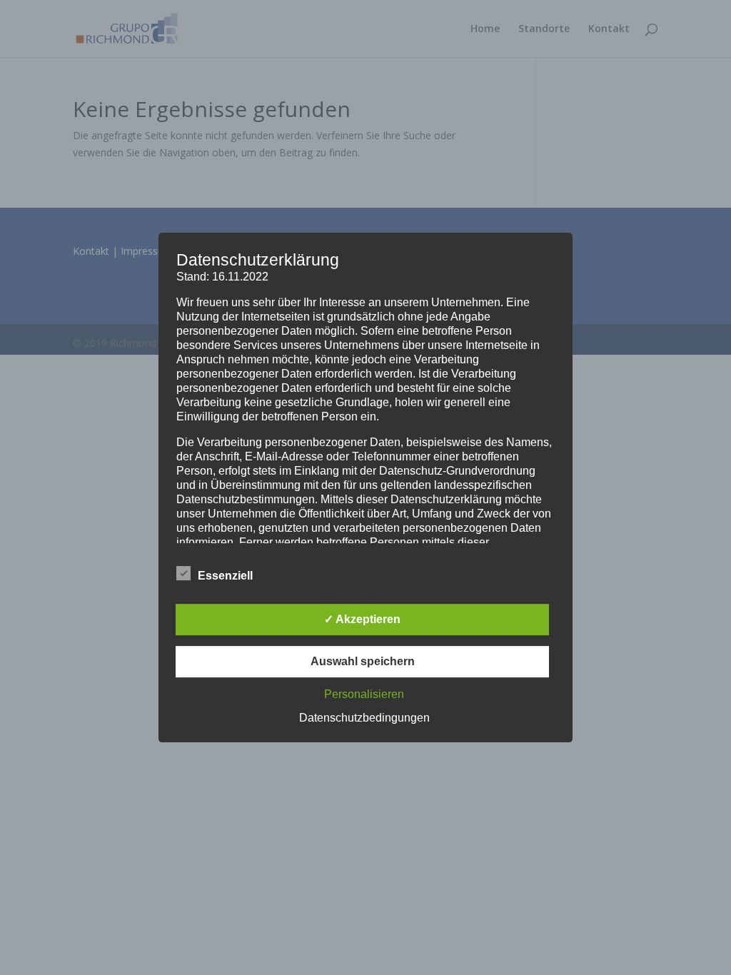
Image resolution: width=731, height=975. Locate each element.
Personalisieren (364, 694)
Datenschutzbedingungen (364, 718)
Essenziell (225, 576)
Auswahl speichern (363, 661)
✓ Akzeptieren (362, 619)
